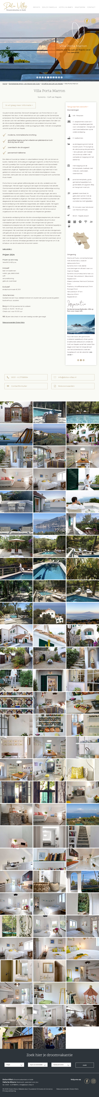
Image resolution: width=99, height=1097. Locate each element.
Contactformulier (19, 386)
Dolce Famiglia (49, 7)
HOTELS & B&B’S (66, 7)
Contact (91, 7)
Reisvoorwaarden (66, 386)
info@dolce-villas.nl (67, 377)
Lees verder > (7, 249)
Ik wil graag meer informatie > (19, 105)
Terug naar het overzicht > (77, 107)
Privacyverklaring (9, 1091)
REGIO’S (36, 7)
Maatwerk (80, 7)
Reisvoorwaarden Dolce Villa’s (13, 322)
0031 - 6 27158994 (19, 377)
